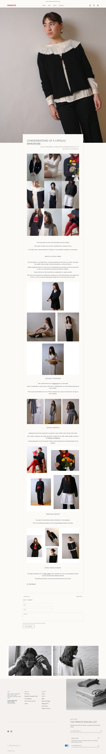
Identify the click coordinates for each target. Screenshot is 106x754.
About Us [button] (27, 691)
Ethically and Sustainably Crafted (31, 696)
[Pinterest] (8, 731)
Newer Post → (79, 596)
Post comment (28, 626)
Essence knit (55, 383)
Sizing (43, 698)
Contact (43, 693)
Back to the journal (30, 661)
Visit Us (43, 696)
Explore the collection (76, 661)
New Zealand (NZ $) (13, 745)
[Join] (99, 731)
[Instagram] (11, 731)
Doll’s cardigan (47, 573)
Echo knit (50, 438)
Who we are (27, 693)
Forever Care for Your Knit (30, 701)
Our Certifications (28, 698)
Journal (26, 703)
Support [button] (44, 691)
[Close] (99, 737)
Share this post (32, 584)
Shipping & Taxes (45, 703)
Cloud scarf (57, 438)
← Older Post (26, 596)
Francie (10, 750)
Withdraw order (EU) (46, 708)
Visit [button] (8, 691)
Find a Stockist (45, 706)
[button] (49, 5)
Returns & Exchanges (46, 701)
